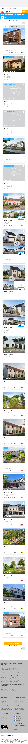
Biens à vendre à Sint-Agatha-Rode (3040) (10, 692)
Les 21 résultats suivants (12, 643)
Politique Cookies (13, 740)
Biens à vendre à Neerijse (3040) (8, 689)
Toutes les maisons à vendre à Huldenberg (10, 672)
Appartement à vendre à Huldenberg (8, 677)
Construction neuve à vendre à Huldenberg (10, 681)
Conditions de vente (8, 741)
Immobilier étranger (11, 8)
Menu (25, 11)
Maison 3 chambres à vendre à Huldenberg (10, 668)
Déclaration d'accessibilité (16, 742)
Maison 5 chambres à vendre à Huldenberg (10, 670)
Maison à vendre (8, 47)
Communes (8, 742)
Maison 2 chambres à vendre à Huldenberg (10, 666)
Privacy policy (20, 740)
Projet (6, 74)
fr (26, 8)
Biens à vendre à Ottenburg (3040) (8, 690)
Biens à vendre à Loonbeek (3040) (8, 687)
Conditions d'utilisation (5, 740)
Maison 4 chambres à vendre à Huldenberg (10, 669)
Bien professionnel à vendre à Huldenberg (10, 680)
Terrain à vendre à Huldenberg (7, 678)
